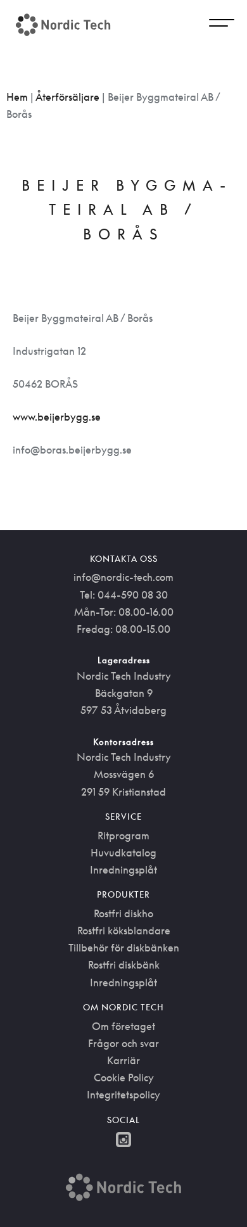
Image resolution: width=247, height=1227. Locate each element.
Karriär (123, 1060)
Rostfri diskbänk (124, 964)
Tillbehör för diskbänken (123, 947)
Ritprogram (123, 835)
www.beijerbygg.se (57, 416)
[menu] (221, 24)
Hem (17, 97)
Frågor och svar (123, 1043)
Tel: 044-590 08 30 (124, 594)
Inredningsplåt (123, 869)
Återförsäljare (67, 97)
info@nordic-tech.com (123, 577)
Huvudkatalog (123, 852)
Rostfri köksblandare (123, 930)
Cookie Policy (124, 1077)
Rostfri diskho (123, 913)
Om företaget (123, 1026)
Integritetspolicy (123, 1094)
